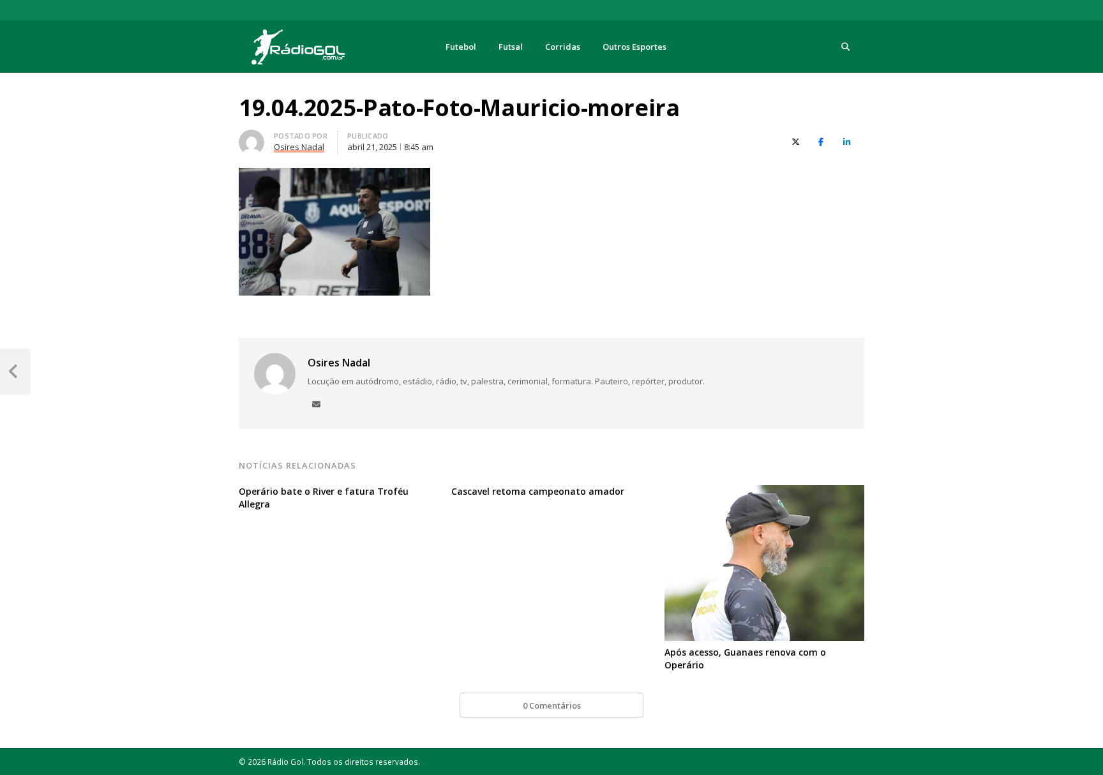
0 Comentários (552, 705)
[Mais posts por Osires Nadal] (251, 137)
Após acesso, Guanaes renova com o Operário (745, 658)
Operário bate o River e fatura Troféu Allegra (324, 497)
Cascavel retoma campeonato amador (537, 491)
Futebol (461, 46)
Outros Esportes (634, 46)
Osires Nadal (339, 363)
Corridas (562, 46)
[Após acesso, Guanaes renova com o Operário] (764, 493)
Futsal (511, 46)
